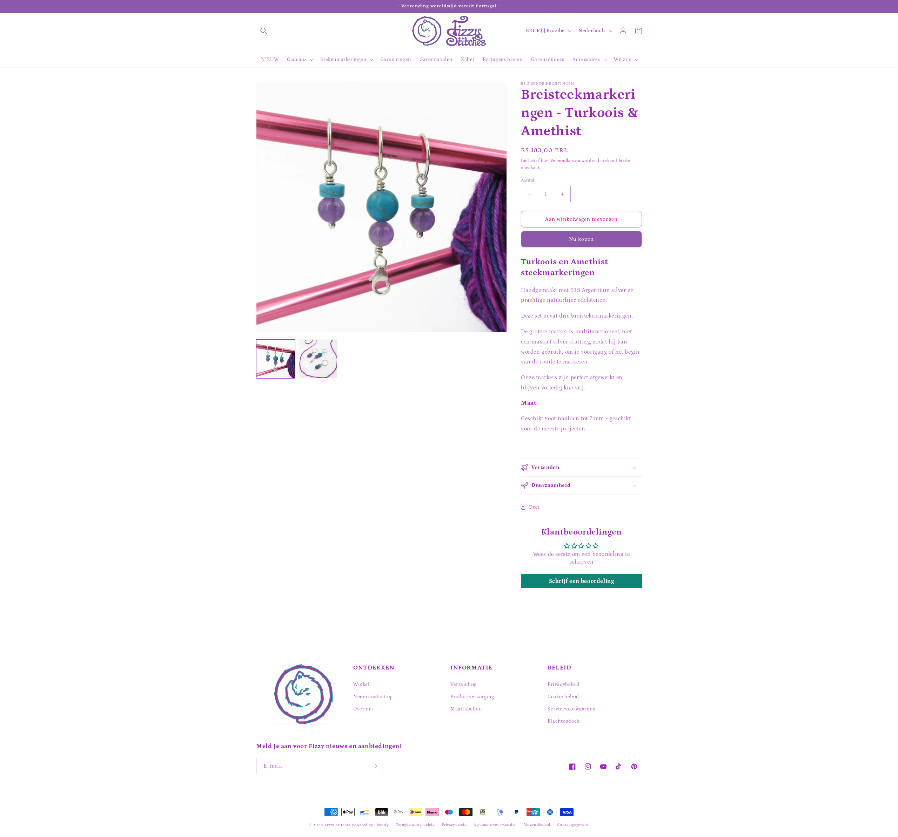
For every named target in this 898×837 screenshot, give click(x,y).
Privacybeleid (564, 684)
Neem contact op (373, 697)
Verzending (463, 684)
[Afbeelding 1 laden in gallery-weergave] (275, 358)
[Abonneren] (374, 766)
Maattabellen (466, 709)
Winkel (361, 684)
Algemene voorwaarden (495, 825)
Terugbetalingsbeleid (415, 825)
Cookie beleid (563, 697)
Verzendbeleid (537, 825)
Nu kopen (581, 239)
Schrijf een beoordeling (581, 581)
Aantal (527, 180)
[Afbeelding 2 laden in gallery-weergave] (318, 358)
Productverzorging (472, 697)
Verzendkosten (565, 160)
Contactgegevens (573, 825)
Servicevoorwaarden (572, 709)
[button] (264, 31)
